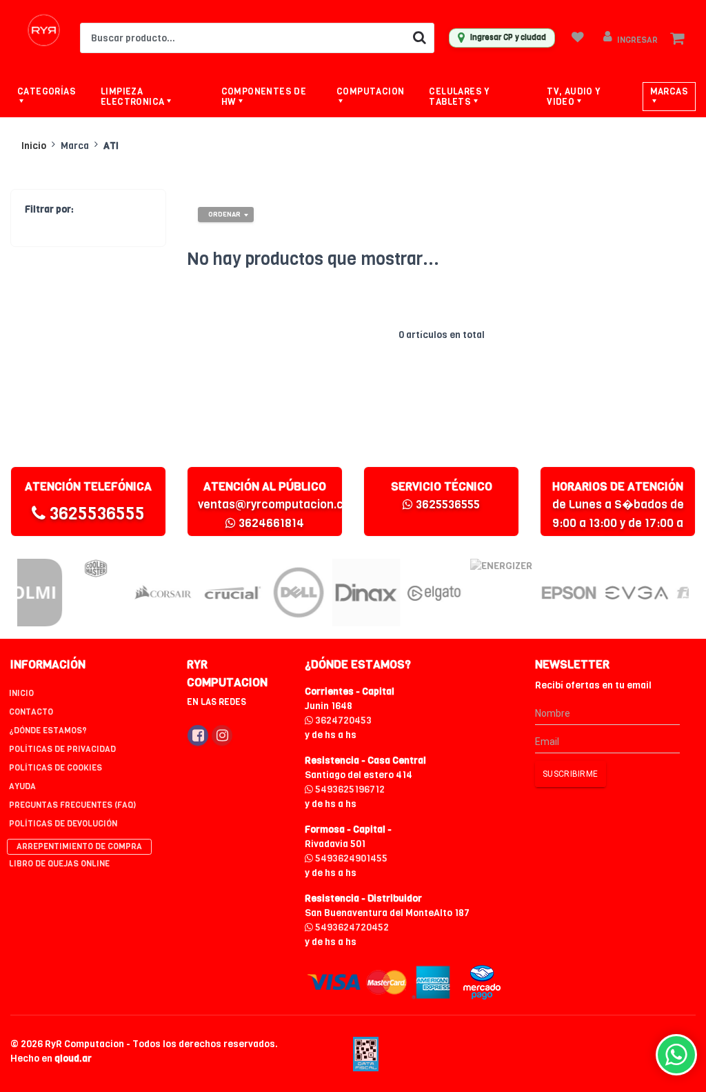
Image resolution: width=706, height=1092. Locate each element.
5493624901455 (350, 858)
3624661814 (270, 523)
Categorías (46, 91)
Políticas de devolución (63, 823)
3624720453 (342, 720)
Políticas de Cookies (55, 767)
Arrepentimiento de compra (79, 846)
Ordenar (224, 214)
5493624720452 (351, 927)
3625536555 (95, 513)
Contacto (31, 711)
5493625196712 (349, 789)
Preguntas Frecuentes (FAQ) (72, 805)
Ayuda (22, 786)
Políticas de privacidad (62, 749)
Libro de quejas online (59, 863)
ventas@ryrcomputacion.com (279, 505)
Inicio (33, 145)
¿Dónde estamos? (48, 730)
